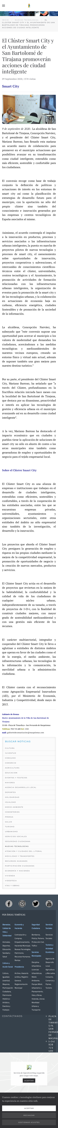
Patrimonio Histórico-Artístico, (7, 999)
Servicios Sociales (16, 836)
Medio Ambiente (14, 807)
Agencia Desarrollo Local (20, 787)
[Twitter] (35, 903)
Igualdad (10, 802)
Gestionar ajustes (29, 1122)
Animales (6, 942)
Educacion (11, 773)
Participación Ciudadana (19, 866)
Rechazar (29, 1115)
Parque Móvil (37, 984)
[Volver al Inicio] (29, 5)
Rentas (17, 960)
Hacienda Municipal (22, 945)
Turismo (9, 827)
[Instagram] (22, 903)
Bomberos (36, 934)
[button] (3, 5)
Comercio (10, 763)
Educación (7, 949)
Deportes (10, 792)
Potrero (41, 938)
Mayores (10, 783)
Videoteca (11, 881)
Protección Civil (38, 942)
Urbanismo (11, 832)
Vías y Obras (12, 886)
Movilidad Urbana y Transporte (36, 1006)
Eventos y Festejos (16, 778)
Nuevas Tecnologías (17, 846)
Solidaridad (12, 797)
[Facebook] (8, 903)
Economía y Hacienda (17, 871)
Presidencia (19, 966)
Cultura (10, 748)
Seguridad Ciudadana (17, 841)
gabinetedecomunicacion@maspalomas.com (25, 732)
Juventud (10, 753)
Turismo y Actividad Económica (50, 948)
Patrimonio (19, 953)
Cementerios (12, 812)
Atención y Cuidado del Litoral (23, 851)
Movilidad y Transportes (19, 856)
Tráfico (34, 945)
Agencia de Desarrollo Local (50, 962)
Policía (34, 938)
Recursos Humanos (16, 861)
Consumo (10, 758)
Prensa (9, 817)
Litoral (41, 998)
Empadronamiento (22, 942)
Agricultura (12, 768)
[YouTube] (49, 903)
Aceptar (29, 1080)
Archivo (18, 973)
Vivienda (10, 876)
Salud (8, 822)
